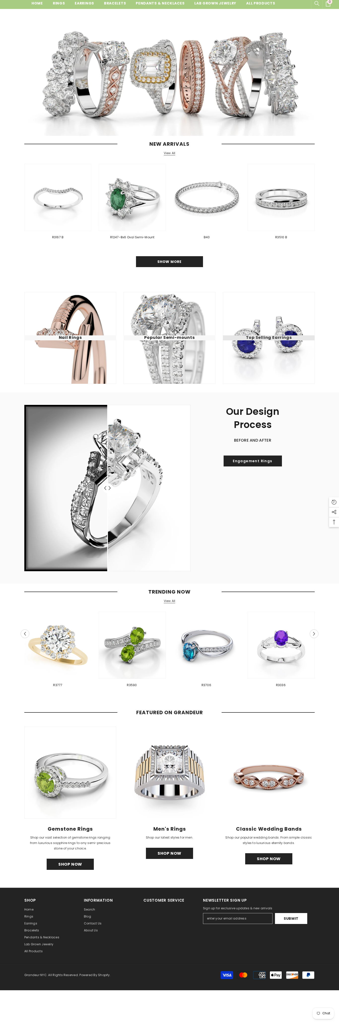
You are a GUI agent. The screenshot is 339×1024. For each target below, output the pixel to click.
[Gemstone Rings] (70, 772)
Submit (291, 918)
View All (169, 153)
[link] (253, 461)
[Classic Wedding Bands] (269, 772)
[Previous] (25, 633)
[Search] (317, 3)
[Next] (314, 633)
